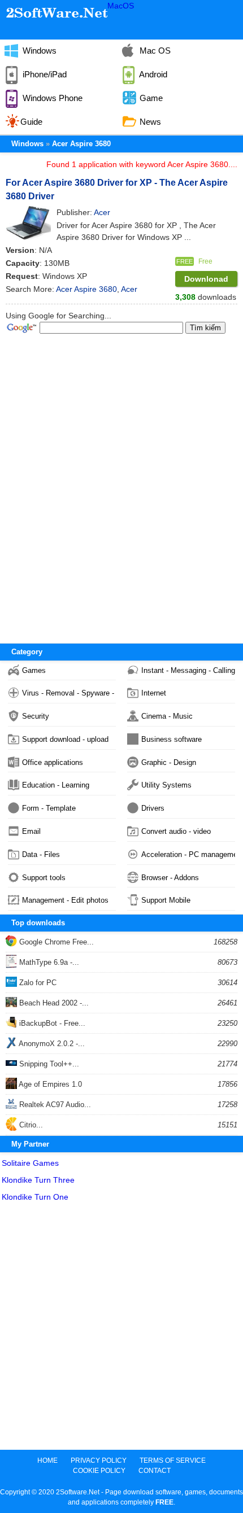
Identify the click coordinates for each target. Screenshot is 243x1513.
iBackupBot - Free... (51, 1023)
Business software (171, 739)
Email (31, 831)
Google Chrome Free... (55, 942)
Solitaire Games (30, 1162)
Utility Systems (166, 785)
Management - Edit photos (65, 900)
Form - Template (49, 808)
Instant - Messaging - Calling (188, 670)
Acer (129, 289)
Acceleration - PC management (188, 854)
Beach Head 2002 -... (53, 1003)
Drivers (152, 808)
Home (47, 1460)
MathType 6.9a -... (48, 962)
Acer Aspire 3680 (81, 143)
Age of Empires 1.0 (49, 1084)
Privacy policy (99, 1460)
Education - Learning (55, 785)
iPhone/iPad (43, 74)
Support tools (44, 877)
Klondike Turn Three (38, 1179)
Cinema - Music (167, 716)
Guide (31, 121)
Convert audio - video (176, 831)
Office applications (52, 762)
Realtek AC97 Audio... (54, 1104)
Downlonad (206, 278)
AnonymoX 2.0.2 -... (51, 1043)
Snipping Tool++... (48, 1064)
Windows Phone (51, 98)
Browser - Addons (170, 877)
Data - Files (41, 854)
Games (34, 670)
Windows (38, 50)
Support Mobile (165, 900)
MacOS (120, 5)
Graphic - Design (168, 762)
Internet (153, 693)
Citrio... (30, 1125)
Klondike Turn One (35, 1196)
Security (35, 716)
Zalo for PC (37, 982)
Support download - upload (65, 739)
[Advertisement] (121, 1328)
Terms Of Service (173, 1460)
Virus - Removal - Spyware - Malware (69, 693)
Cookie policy (99, 1471)
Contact (154, 1471)
